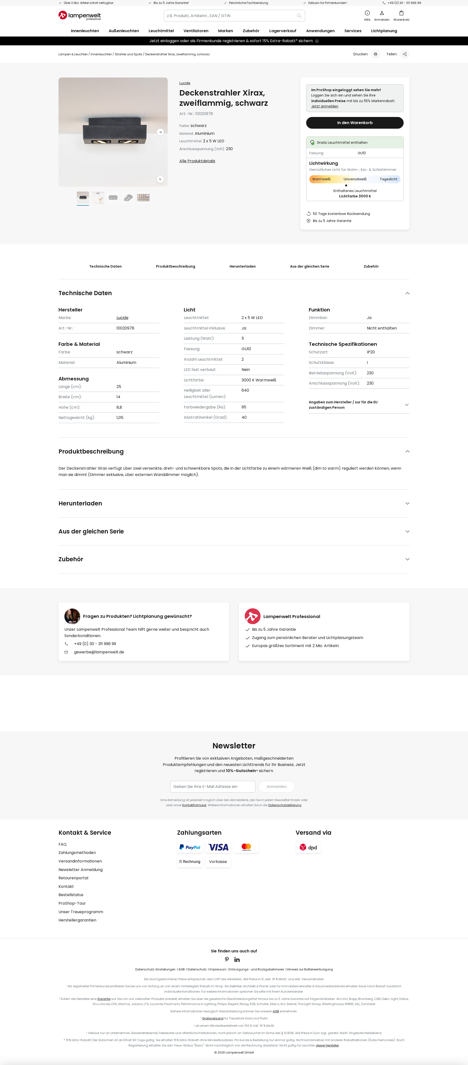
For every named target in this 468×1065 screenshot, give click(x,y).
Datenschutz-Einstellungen (155, 969)
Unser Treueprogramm (80, 912)
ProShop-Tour (72, 903)
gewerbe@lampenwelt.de (99, 652)
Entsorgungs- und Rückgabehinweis (256, 969)
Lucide (184, 83)
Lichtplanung (384, 31)
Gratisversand (213, 1018)
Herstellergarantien (77, 920)
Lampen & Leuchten (73, 54)
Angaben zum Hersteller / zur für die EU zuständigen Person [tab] (343, 405)
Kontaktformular (194, 805)
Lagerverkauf (282, 31)
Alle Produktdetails (197, 161)
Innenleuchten (101, 54)
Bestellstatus (70, 895)
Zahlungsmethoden (77, 852)
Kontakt (66, 886)
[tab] (234, 293)
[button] (160, 179)
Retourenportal (73, 878)
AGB (181, 969)
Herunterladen (243, 266)
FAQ (62, 844)
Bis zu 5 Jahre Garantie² (171, 3)
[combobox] (234, 15)
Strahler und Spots (128, 54)
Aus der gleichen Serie (309, 266)
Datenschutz (197, 969)
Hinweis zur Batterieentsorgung (310, 969)
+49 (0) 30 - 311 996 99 (404, 3)
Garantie (103, 999)
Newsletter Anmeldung (80, 869)
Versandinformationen (80, 861)
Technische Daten (105, 266)
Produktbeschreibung (175, 266)
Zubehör (371, 266)
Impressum (217, 969)
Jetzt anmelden (324, 106)
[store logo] (79, 15)
